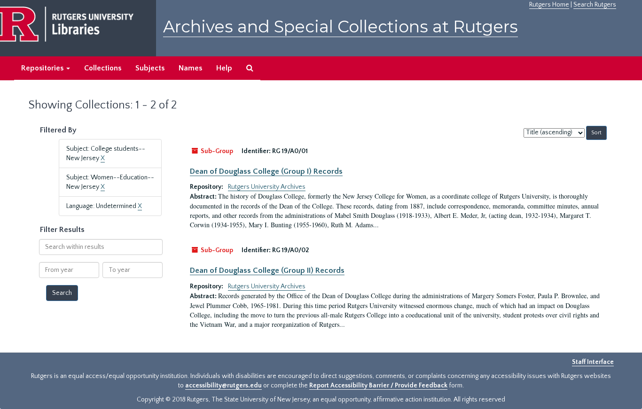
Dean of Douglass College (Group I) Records (266, 171)
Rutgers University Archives (266, 187)
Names (190, 68)
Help (224, 68)
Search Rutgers (594, 4)
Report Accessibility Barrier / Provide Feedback (378, 385)
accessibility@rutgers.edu (223, 385)
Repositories (43, 68)
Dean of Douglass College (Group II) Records (267, 270)
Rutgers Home (549, 4)
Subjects (149, 68)
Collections (102, 68)
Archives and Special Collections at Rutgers (340, 26)
